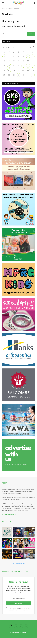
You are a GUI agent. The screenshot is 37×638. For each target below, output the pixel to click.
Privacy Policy (17, 610)
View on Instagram (18, 563)
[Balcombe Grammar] (18, 384)
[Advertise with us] (18, 455)
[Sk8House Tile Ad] (18, 103)
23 (9, 70)
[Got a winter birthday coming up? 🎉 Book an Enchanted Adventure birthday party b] (18, 543)
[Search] (34, 3)
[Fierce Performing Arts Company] (18, 139)
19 (23, 66)
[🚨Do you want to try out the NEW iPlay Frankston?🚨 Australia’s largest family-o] (7, 543)
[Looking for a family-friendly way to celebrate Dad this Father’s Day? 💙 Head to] (7, 532)
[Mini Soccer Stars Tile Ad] (18, 209)
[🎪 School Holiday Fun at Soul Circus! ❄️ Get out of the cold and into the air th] (18, 554)
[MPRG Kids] (18, 279)
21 (32, 66)
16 (9, 66)
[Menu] (3, 3)
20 (28, 66)
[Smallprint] (18, 314)
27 (28, 70)
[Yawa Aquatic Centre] (18, 420)
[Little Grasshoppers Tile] (18, 244)
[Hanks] (18, 349)
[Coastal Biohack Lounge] (18, 174)
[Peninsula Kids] (18, 3)
